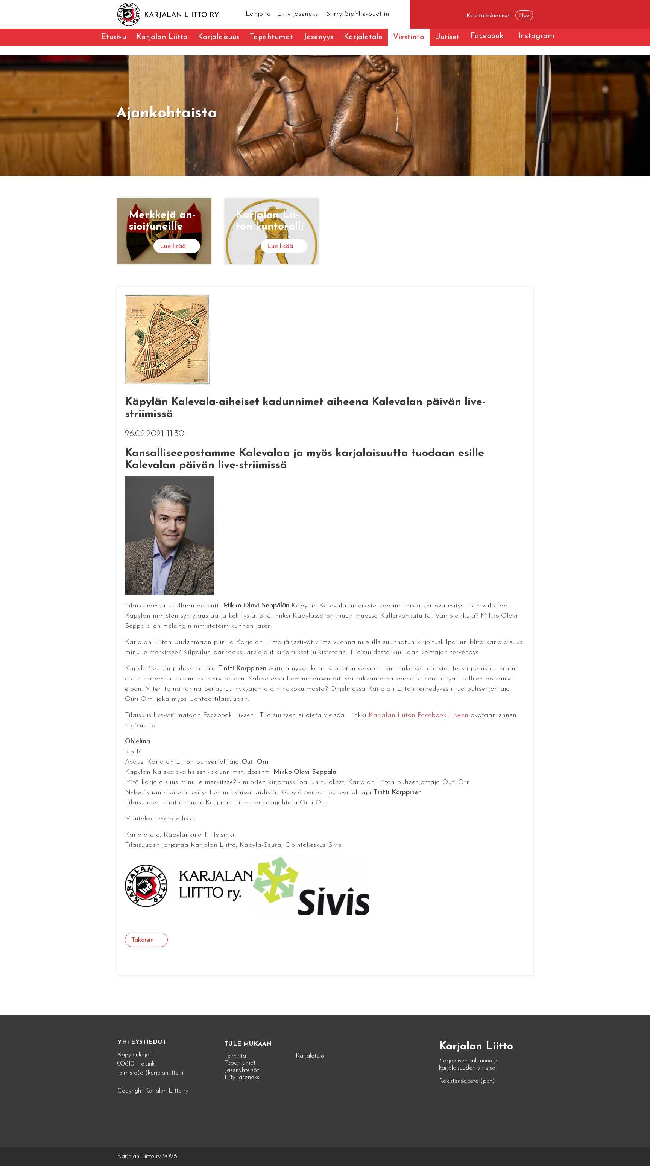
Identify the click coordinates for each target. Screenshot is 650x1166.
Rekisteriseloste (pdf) (467, 1081)
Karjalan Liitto (162, 37)
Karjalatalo (363, 37)
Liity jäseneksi (298, 14)
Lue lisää (173, 246)
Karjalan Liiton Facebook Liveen (418, 715)
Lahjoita (258, 14)
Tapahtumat (271, 37)
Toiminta (235, 1056)
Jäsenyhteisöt (242, 1070)
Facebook (487, 36)
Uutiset (447, 37)
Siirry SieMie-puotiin (357, 14)
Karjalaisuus (218, 37)
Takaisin (142, 940)
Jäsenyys (318, 37)
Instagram (536, 36)
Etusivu (113, 37)
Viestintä (408, 37)
